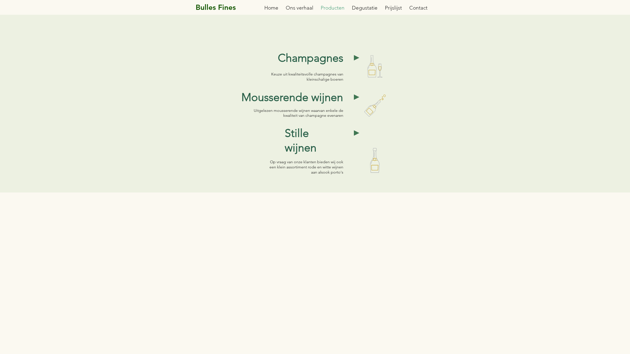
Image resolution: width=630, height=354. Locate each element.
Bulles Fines (216, 7)
